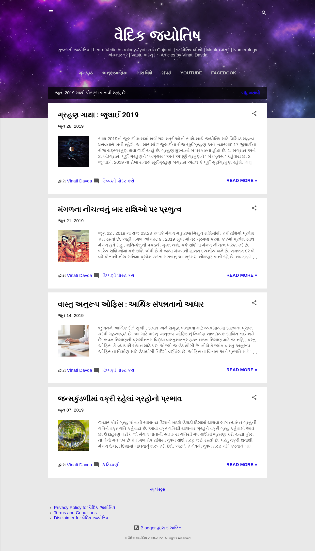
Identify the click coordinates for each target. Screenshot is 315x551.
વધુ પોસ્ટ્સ (157, 489)
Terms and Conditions (75, 512)
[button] (254, 114)
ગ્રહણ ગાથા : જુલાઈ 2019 (98, 114)
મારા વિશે (144, 72)
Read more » (241, 180)
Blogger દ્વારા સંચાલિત (160, 527)
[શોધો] (264, 13)
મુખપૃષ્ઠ (86, 72)
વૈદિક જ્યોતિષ (157, 35)
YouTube (191, 72)
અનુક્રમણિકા (114, 72)
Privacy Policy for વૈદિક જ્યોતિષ (84, 507)
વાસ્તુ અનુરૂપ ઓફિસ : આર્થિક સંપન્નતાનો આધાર (131, 304)
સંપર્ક (166, 72)
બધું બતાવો (250, 92)
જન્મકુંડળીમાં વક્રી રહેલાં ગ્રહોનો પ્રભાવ (120, 398)
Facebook (223, 72)
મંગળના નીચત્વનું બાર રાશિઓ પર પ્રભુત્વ (120, 209)
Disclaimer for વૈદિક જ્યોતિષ (81, 517)
